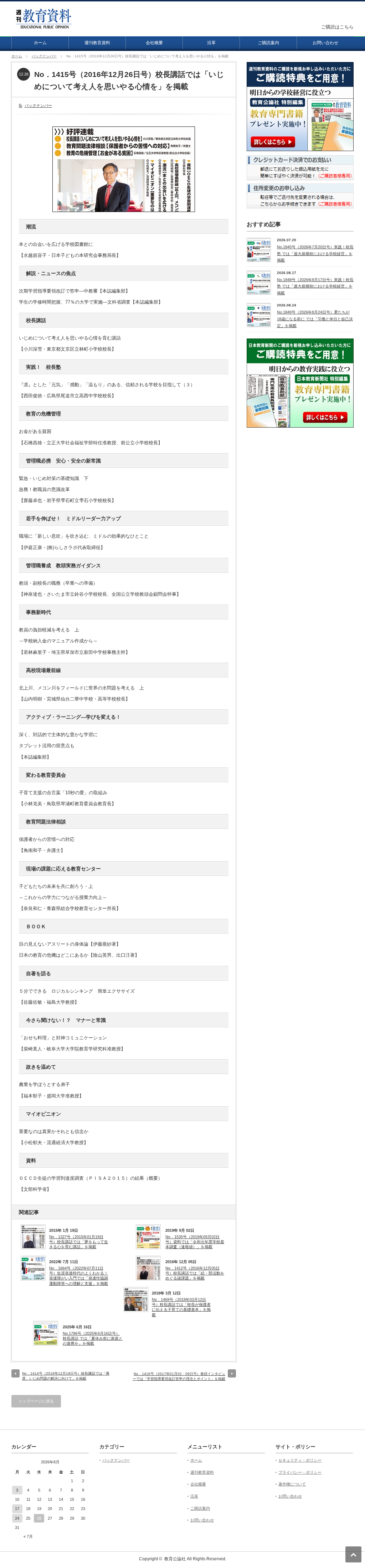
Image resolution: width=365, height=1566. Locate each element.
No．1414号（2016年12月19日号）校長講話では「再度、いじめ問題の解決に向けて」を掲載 (65, 1375)
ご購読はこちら (337, 27)
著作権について (292, 1484)
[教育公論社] (43, 26)
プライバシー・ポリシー (300, 1472)
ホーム (40, 42)
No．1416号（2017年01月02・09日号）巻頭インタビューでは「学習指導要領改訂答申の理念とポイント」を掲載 (179, 1376)
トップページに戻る (36, 1401)
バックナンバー (44, 56)
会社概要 (154, 42)
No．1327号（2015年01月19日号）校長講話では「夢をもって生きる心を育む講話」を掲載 (78, 1242)
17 (17, 1508)
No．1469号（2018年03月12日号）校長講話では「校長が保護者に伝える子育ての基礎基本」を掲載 (181, 1307)
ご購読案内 (268, 42)
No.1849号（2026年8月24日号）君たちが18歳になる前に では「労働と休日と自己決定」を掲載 (315, 318)
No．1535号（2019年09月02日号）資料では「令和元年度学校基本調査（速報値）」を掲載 (194, 1242)
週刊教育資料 (97, 42)
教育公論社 (175, 1558)
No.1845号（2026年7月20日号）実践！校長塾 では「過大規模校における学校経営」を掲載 (315, 253)
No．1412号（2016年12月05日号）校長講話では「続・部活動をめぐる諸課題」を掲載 (194, 1273)
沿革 (211, 42)
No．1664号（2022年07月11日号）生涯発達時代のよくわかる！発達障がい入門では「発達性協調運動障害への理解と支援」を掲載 (78, 1276)
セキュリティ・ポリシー (300, 1460)
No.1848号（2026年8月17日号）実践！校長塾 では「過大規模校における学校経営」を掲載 (315, 286)
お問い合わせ (325, 42)
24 (17, 1518)
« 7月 (28, 1536)
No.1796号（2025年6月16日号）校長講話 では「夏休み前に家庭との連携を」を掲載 (93, 1338)
